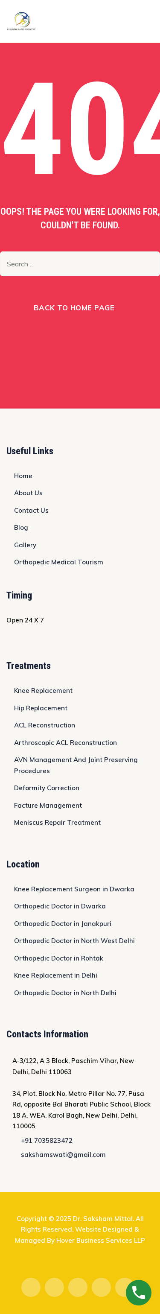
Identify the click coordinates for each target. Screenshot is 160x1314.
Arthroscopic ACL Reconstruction (65, 743)
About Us (28, 493)
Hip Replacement (40, 708)
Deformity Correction (46, 788)
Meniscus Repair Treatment (57, 822)
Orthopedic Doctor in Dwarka (60, 906)
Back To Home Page (74, 307)
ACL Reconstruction (44, 725)
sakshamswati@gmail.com (63, 1154)
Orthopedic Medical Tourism (58, 562)
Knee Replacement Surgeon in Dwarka (74, 889)
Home (23, 476)
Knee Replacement (43, 690)
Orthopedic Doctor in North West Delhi (74, 941)
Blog (21, 527)
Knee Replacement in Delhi (55, 975)
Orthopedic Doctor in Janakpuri (62, 924)
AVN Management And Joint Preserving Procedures (76, 765)
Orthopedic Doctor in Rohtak (58, 958)
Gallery (25, 545)
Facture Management (48, 805)
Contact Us (31, 510)
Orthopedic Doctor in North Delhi (65, 993)
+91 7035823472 (47, 1140)
